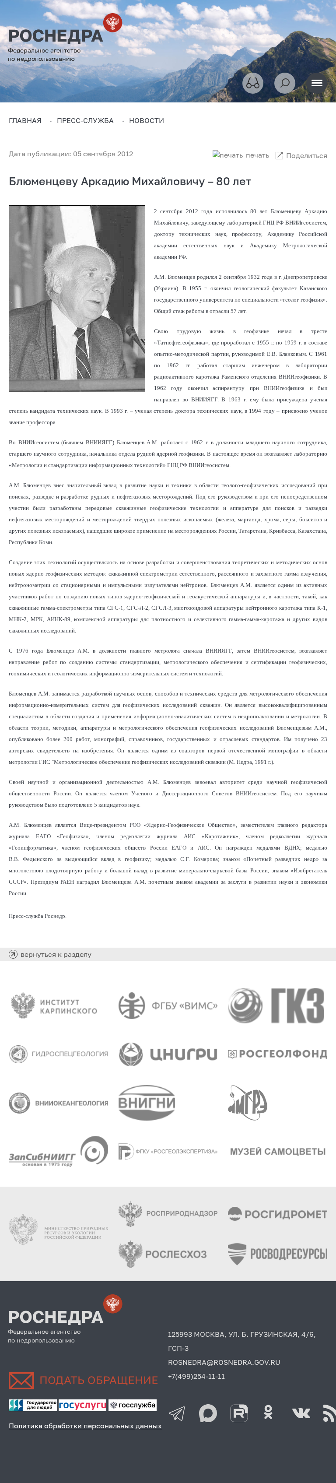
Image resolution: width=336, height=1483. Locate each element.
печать (257, 155)
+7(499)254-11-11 (196, 1376)
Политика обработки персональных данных (85, 1425)
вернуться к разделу (56, 954)
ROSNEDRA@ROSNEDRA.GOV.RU (224, 1362)
